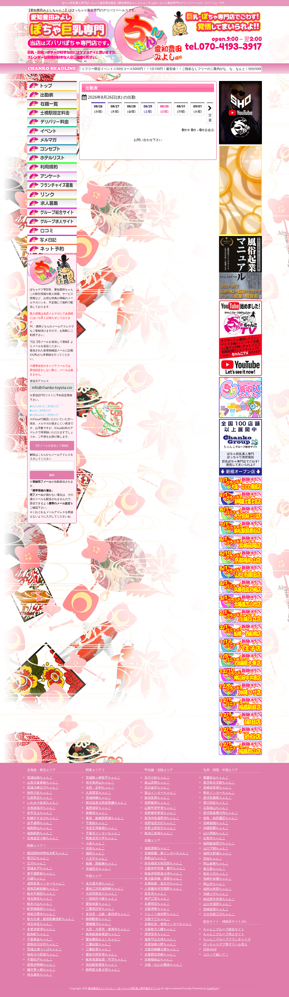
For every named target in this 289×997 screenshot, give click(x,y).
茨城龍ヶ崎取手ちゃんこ (103, 777)
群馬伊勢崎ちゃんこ (41, 964)
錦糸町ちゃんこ (38, 934)
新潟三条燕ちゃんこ (158, 833)
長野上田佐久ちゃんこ (160, 828)
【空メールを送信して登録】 (52, 445)
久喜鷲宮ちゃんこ (98, 792)
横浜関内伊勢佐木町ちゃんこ (47, 853)
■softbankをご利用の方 (44, 415)
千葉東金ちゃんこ (39, 939)
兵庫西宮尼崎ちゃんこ (160, 954)
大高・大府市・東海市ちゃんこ (108, 929)
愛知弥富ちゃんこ (98, 904)
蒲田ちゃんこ (95, 853)
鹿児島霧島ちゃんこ (217, 797)
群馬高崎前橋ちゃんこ (43, 888)
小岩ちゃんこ (95, 843)
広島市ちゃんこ (214, 838)
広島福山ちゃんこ (215, 808)
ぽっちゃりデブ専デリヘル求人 (225, 944)
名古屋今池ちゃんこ (100, 883)
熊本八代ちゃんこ (215, 873)
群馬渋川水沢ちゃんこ (43, 944)
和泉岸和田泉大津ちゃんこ (163, 873)
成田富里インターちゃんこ (46, 883)
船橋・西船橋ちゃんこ (101, 863)
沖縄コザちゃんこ (215, 894)
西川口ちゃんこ (38, 858)
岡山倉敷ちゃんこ (215, 863)
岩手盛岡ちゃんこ (39, 823)
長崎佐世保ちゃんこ (217, 787)
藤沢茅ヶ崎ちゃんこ (41, 969)
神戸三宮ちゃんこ (157, 898)
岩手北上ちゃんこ (39, 813)
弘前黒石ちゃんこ (39, 797)
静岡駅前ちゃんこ (98, 919)
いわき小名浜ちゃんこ (43, 802)
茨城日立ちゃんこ (98, 868)
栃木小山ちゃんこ (39, 904)
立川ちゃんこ (36, 863)
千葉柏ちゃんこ (97, 823)
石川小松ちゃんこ (157, 777)
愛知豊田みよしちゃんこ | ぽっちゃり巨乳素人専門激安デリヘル (124, 988)
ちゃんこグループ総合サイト (223, 929)
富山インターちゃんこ (160, 792)
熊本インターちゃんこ (219, 792)
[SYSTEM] (52, 112)
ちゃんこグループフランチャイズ (227, 939)
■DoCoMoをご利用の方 (44, 406)
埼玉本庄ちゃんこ (39, 924)
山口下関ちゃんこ (215, 848)
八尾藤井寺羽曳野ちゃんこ (163, 888)
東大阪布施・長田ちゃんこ (163, 878)
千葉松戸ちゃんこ (39, 959)
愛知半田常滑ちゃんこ (101, 954)
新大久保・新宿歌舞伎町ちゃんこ (51, 919)
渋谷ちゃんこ (95, 848)
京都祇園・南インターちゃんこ (166, 853)
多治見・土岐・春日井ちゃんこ (108, 914)
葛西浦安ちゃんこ (98, 808)
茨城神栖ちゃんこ (98, 797)
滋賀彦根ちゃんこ (157, 848)
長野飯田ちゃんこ (157, 802)
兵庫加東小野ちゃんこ (160, 944)
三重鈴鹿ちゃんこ (98, 949)
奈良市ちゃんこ (155, 893)
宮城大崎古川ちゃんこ (43, 787)
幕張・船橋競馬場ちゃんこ (105, 818)
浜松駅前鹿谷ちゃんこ (101, 964)
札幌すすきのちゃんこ (43, 818)
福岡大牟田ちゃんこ (217, 889)
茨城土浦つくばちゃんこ (44, 949)
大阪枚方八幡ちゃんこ (160, 929)
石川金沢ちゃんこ (157, 787)
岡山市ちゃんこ (214, 884)
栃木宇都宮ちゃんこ (41, 893)
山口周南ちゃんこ (215, 833)
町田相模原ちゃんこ (41, 909)
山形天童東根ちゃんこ (43, 782)
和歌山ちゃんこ (155, 858)
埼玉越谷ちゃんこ (39, 974)
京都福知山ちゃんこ (158, 959)
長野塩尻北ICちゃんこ (160, 823)
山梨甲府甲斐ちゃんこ (160, 808)
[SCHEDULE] (52, 94)
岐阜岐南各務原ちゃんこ (103, 934)
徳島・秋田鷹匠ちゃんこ (220, 818)
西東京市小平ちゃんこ (101, 838)
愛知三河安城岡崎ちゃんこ (105, 888)
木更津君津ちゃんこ (41, 929)
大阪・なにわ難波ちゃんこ (163, 964)
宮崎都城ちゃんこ (215, 823)
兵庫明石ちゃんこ (157, 904)
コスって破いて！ (215, 954)
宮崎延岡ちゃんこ (215, 909)
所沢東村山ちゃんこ (100, 782)
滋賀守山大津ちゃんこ (160, 939)
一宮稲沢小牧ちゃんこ (101, 898)
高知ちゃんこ (212, 858)
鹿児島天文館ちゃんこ (219, 782)
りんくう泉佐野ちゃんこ (161, 914)
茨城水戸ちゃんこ (39, 868)
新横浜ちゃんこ (97, 813)
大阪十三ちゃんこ (157, 919)
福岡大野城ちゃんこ (217, 853)
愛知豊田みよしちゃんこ (103, 939)
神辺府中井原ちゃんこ (219, 899)
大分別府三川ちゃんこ (219, 914)
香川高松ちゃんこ (215, 802)
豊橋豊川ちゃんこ (98, 924)
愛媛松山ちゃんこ (215, 777)
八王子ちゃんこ (97, 858)
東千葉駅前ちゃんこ (41, 873)
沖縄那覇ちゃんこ (215, 828)
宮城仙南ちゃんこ (39, 777)
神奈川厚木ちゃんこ (41, 914)
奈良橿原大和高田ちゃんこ (163, 863)
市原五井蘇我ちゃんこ (101, 828)
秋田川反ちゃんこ (39, 792)
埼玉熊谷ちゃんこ (39, 898)
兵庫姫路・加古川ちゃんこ (163, 883)
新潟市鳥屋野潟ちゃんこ (161, 818)
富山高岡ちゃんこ (157, 782)
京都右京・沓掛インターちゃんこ (168, 924)
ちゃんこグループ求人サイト (223, 934)
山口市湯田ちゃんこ (217, 904)
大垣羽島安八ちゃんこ (101, 893)
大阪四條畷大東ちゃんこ (161, 949)
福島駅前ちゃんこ (39, 833)
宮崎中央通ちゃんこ (217, 878)
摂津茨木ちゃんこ (157, 934)
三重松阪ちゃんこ (98, 944)
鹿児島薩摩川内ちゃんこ (220, 813)
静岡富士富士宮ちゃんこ (103, 969)
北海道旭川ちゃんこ (41, 808)
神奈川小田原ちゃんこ (43, 954)
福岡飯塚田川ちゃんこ (219, 843)
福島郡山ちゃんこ (39, 828)
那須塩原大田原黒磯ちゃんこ (106, 802)
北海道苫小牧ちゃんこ (43, 838)
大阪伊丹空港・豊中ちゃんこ (165, 868)
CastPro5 (212, 988)
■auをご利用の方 (40, 410)
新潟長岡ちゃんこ (157, 797)
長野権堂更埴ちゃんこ (160, 813)
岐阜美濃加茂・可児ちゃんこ (106, 959)
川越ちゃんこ (36, 878)
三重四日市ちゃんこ (100, 909)
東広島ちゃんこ (214, 868)
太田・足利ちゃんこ (100, 787)
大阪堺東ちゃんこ (157, 909)
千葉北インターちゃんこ (103, 833)
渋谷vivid (210, 949)
